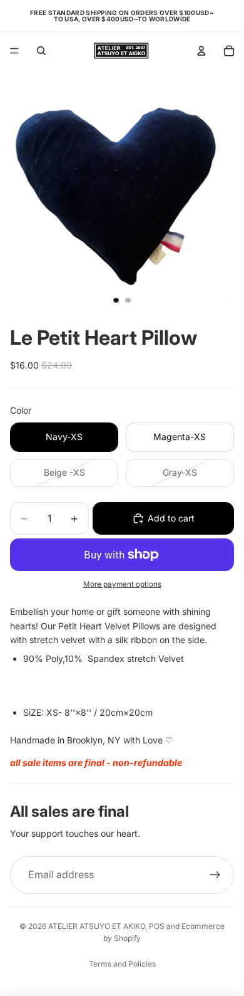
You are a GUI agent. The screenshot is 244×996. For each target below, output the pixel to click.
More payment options (122, 584)
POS (157, 926)
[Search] (41, 51)
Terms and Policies (122, 963)
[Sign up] (215, 875)
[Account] (201, 51)
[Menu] (14, 50)
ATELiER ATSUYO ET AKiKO (96, 926)
